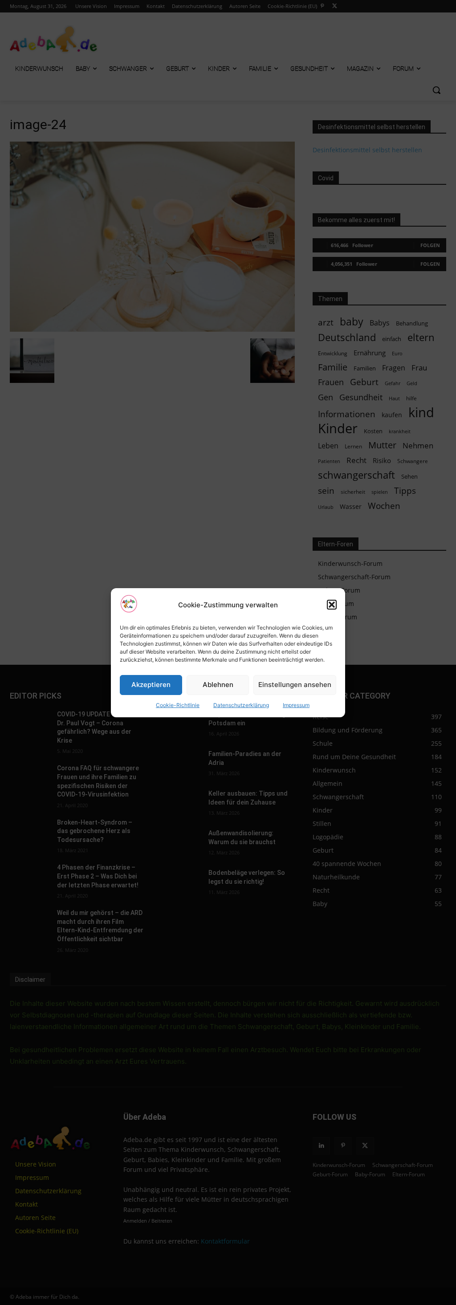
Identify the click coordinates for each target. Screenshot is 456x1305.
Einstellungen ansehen (294, 684)
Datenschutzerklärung (241, 705)
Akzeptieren (151, 684)
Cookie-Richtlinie (178, 705)
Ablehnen (218, 684)
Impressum (296, 705)
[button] (331, 604)
